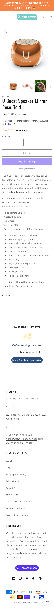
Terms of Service (14, 494)
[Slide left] (3, 87)
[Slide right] (50, 87)
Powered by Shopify (34, 602)
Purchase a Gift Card (16, 508)
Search (9, 460)
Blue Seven (22, 602)
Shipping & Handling (16, 474)
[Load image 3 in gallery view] (40, 86)
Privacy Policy (12, 481)
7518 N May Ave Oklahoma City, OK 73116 (27, 414)
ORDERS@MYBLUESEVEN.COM (21, 439)
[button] (3, 17)
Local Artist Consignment (18, 501)
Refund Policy (12, 488)
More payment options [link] (27, 168)
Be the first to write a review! (27, 360)
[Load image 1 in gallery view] (13, 86)
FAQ (8, 467)
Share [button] (8, 295)
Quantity (6, 136)
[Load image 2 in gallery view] (27, 86)
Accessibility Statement (17, 515)
